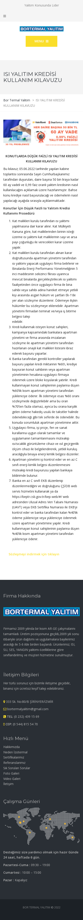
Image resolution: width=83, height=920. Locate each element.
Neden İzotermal (15, 752)
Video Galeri (11, 779)
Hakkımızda (11, 747)
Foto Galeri (11, 773)
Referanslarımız (14, 763)
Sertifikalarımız (13, 757)
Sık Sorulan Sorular (16, 768)
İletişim (8, 784)
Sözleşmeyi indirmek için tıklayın (34, 554)
